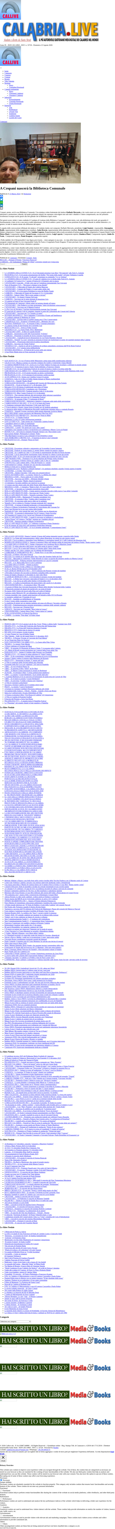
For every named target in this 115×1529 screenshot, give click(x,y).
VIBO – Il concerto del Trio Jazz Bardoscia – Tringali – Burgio (26, 1213)
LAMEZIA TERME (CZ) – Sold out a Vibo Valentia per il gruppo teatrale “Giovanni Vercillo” (38, 1078)
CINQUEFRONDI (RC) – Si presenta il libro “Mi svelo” (24, 585)
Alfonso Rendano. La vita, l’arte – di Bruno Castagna (23, 1296)
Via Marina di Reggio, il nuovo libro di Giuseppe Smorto (24, 1266)
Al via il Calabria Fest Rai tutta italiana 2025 (20, 1178)
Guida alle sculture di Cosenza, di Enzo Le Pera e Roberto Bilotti (27, 1270)
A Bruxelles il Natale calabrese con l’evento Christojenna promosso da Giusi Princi (33, 954)
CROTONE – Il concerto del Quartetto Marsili (21, 1223)
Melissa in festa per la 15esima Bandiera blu (20, 467)
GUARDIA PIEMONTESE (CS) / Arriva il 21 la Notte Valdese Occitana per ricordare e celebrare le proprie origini (45, 365)
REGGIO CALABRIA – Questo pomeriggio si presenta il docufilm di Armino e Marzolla (36, 1086)
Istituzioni (7, 97)
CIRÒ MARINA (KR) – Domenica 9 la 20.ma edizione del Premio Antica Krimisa (33, 459)
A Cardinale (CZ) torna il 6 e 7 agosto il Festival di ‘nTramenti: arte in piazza (31, 281)
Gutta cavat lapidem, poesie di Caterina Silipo (20, 1272)
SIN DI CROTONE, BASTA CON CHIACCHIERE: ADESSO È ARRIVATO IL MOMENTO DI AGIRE (23, 757)
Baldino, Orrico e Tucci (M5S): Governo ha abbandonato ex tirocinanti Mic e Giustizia (35, 999)
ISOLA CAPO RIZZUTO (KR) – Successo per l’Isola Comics (26, 493)
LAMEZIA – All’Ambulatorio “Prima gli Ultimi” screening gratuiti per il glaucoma (29, 262)
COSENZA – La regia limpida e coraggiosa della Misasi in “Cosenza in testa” (32, 1082)
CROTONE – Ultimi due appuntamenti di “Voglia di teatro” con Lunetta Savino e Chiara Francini (39, 1066)
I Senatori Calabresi (16, 95)
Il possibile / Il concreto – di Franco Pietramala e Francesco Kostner (28, 1274)
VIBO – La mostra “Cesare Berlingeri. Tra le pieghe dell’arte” (26, 675)
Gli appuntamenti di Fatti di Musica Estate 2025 (21, 1154)
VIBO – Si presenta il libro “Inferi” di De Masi (21, 669)
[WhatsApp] (57, 202)
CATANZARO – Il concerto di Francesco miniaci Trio (23, 1207)
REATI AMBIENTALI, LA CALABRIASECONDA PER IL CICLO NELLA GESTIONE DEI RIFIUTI (27, 770)
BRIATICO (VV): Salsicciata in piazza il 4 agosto (22, 630)
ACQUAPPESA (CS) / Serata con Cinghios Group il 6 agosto (26, 377)
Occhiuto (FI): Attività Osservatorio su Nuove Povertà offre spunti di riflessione (32, 1013)
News (11, 85)
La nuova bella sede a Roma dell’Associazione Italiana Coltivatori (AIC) (30, 956)
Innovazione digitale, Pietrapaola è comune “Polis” (22, 434)
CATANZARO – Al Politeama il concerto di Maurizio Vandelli (26, 1199)
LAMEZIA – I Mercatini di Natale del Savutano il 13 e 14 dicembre (28, 293)
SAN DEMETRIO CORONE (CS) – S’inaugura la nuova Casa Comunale (31, 438)
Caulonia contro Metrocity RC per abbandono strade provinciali (27, 593)
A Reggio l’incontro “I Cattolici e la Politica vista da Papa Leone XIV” (29, 958)
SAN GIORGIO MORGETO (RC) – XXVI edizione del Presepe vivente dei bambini (35, 571)
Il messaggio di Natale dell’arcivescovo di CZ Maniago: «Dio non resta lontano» (33, 947)
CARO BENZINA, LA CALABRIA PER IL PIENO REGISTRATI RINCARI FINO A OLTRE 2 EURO (23, 855)
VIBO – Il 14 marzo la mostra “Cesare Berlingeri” (22, 679)
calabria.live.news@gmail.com (17, 1450)
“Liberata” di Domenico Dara (14, 1238)
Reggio (7, 79)
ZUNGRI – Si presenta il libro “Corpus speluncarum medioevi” (27, 673)
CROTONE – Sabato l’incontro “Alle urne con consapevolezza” (27, 473)
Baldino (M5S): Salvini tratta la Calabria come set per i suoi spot (27, 970)
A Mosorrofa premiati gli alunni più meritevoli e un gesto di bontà (27, 589)
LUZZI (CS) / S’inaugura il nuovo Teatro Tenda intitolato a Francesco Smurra (32, 367)
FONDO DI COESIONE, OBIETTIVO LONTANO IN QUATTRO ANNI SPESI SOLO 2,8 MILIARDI (23, 774)
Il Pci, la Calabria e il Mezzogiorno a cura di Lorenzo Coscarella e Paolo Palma (32, 1276)
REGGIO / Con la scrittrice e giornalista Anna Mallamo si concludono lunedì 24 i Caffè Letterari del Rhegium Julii (45, 540)
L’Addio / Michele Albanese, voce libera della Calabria (23, 933)
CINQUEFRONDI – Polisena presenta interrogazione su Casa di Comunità (31, 561)
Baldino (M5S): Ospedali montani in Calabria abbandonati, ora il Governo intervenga (34, 1041)
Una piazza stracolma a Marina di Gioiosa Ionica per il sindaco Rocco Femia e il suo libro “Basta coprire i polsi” (44, 885)
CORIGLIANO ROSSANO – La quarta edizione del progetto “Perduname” (31, 1184)
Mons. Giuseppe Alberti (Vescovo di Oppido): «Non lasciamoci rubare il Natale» (33, 949)
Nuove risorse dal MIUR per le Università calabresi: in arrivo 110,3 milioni (31, 899)
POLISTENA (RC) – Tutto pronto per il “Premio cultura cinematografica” (30, 1084)
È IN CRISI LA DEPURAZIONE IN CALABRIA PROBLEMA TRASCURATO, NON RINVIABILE (23, 753)
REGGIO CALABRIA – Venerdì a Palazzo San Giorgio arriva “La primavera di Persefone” (37, 1119)
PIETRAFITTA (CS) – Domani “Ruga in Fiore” (21, 440)
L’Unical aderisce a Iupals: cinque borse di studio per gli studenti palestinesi (31, 407)
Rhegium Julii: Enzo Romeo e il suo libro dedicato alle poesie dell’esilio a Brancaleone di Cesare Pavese (41, 893)
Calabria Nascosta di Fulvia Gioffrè (17, 1260)
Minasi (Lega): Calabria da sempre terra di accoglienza (23, 1019)
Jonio (35, 258)
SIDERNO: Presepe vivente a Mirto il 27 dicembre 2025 (24, 567)
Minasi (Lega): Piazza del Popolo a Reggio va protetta (23, 1039)
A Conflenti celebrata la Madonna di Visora (19, 317)
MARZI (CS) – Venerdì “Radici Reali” (18, 381)
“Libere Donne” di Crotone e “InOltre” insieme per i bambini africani (29, 519)
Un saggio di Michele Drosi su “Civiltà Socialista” (22, 1252)
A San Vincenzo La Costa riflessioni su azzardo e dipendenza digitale (29, 931)
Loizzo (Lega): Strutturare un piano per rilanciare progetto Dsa (26, 1015)
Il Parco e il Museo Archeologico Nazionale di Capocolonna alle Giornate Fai (31, 507)
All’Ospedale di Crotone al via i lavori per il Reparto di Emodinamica (29, 515)
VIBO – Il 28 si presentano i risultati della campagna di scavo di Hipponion (31, 656)
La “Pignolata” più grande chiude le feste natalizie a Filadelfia (26, 703)
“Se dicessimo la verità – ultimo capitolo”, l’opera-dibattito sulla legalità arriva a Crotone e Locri (38, 1105)
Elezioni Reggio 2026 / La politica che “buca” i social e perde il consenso (30, 913)
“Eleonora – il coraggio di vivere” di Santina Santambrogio (25, 1236)
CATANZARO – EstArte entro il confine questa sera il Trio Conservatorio (30, 319)
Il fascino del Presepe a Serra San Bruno (18, 699)
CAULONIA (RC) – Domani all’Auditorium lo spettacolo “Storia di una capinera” (33, 1127)
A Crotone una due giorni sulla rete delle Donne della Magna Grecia (28, 485)
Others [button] (2, 1522)
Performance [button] (4, 1497)
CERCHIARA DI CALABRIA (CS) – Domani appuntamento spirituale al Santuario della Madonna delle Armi (44, 371)
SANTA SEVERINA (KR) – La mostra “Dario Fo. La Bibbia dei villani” (30, 475)
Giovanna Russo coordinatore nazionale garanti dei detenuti (25, 939)
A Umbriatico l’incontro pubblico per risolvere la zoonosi (24, 483)
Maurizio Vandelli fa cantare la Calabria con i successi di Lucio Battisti (29, 1194)
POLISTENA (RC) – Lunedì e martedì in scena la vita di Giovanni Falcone (31, 1115)
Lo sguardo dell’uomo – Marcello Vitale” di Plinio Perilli (24, 1264)
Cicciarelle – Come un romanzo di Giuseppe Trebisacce (15, 1255)
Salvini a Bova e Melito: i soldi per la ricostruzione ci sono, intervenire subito (31, 937)
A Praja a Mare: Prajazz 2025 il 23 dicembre (20, 1146)
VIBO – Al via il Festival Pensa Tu (16, 666)
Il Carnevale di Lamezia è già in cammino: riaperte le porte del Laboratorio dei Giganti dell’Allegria (39, 311)
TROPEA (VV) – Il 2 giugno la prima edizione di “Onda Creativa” (28, 654)
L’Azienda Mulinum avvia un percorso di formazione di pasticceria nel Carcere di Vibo (35, 677)
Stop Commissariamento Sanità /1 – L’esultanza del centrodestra (27, 919)
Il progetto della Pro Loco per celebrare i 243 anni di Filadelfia (26, 664)
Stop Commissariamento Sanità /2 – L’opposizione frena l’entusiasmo (29, 921)
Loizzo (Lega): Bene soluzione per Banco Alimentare (23, 1009)
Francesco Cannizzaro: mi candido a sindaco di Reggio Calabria (27, 923)
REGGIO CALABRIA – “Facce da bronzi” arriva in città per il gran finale (31, 1064)
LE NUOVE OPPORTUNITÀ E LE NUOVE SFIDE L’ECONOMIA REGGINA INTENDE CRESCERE (24, 806)
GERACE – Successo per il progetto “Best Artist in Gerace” (25, 609)
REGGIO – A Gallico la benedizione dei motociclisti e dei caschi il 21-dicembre (32, 583)
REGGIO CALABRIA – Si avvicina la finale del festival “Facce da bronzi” (31, 1111)
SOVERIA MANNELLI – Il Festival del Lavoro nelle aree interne (28, 350)
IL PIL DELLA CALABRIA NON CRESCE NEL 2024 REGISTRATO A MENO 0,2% (20, 871)
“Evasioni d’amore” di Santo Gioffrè (17, 1242)
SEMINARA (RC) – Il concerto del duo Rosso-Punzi (23, 1188)
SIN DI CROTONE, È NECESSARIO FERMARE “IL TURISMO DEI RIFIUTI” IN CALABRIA (23, 741)
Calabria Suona (14, 116)
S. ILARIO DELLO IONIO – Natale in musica (21, 565)
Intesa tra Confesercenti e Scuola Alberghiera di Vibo (23, 693)
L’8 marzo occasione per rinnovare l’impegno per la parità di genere (28, 929)
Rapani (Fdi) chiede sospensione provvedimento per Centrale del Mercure (30, 1025)
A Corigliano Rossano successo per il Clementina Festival (24, 397)
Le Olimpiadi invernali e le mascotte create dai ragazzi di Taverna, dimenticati (31, 935)
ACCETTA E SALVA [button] (8, 1528)
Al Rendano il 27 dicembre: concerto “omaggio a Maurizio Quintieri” (29, 1144)
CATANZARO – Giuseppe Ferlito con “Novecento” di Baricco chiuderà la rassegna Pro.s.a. (37, 1068)
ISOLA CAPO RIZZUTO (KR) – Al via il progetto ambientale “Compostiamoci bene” (35, 527)
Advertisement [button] (5, 1513)
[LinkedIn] (57, 205)
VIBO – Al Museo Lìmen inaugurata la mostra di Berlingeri (25, 671)
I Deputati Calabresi (16, 93)
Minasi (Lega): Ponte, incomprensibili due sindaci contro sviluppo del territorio (32, 1011)
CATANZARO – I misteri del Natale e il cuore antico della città (27, 289)
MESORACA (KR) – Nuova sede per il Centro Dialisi (23, 477)
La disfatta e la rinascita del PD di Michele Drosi (21, 1292)
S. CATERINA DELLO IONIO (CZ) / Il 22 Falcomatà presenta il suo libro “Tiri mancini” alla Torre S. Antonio (44, 273)
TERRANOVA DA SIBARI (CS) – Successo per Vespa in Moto (27, 415)
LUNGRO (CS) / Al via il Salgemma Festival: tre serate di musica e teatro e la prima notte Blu (37, 369)
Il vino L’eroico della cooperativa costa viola (20, 601)
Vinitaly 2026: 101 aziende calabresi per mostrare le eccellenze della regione (31, 915)
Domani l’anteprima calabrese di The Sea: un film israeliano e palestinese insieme (33, 891)
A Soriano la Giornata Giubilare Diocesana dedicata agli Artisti (26, 689)
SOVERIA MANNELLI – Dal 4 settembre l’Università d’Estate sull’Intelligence (33, 315)
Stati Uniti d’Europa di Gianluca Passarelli (19, 1258)
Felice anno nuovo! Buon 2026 (15, 943)
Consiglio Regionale (16, 101)
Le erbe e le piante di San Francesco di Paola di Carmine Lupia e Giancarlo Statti (33, 1234)
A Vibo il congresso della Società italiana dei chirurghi (23, 662)
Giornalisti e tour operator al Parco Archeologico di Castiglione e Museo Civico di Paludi (35, 430)
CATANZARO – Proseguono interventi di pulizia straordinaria (26, 342)
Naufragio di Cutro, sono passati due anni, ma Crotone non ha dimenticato (30, 511)
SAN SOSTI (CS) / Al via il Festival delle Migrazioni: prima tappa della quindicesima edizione (38, 361)
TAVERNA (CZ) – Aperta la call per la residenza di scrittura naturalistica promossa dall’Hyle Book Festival (42, 346)
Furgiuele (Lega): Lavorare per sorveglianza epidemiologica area (27, 997)
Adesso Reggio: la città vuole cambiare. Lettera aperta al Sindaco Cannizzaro (31, 897)
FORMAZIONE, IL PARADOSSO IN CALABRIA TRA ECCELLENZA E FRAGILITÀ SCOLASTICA (24, 737)
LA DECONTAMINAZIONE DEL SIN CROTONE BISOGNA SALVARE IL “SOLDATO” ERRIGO (23, 814)
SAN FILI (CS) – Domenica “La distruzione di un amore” (25, 1211)
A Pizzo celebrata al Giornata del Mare (18, 646)
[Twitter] (57, 199)
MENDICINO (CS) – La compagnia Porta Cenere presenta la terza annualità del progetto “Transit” (39, 1076)
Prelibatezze (13, 110)
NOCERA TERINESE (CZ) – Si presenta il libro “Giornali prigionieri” (29, 324)
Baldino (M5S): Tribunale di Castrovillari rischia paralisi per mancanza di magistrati (34, 1007)
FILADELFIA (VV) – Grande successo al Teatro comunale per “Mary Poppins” (33, 1062)
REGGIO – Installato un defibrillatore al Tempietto (22, 599)
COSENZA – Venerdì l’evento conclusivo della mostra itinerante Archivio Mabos (33, 411)
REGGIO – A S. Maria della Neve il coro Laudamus (23, 563)
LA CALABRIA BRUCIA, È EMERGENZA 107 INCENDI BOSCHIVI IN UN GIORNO (21, 822)
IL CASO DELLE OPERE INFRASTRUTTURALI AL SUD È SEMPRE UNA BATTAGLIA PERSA (23, 798)
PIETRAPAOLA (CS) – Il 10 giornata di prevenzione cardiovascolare (29, 375)
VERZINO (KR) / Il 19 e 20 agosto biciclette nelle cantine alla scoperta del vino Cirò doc (36, 456)
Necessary (6, 1480)
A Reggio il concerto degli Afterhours (17, 1156)
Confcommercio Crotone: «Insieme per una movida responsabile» (27, 465)
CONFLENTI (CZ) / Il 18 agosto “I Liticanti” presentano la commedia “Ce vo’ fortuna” (35, 277)
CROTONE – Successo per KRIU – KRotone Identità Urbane (26, 479)
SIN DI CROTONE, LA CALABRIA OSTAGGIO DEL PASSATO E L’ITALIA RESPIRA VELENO (23, 786)
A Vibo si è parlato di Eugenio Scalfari (18, 697)
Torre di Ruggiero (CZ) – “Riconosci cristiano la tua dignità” (26, 285)
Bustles (56, 1448)
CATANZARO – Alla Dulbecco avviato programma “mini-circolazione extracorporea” (35, 305)
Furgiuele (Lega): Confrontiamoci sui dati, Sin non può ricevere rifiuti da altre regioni (34, 982)
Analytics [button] (3, 1505)
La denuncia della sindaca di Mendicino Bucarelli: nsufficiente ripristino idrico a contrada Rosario (39, 409)
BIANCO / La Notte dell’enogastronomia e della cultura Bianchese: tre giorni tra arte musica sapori (39, 538)
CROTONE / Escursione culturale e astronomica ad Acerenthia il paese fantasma (33, 448)
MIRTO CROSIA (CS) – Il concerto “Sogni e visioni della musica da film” (31, 1190)
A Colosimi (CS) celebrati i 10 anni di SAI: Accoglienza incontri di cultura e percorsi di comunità (38, 889)
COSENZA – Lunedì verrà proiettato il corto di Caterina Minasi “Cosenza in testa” (33, 1091)
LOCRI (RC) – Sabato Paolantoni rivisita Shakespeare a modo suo (28, 1074)
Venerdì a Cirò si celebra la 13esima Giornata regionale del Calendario (29, 503)
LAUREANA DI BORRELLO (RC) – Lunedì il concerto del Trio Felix (30, 1182)
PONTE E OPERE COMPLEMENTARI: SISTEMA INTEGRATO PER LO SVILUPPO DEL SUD (23, 843)
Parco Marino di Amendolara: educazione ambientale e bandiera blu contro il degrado (34, 903)
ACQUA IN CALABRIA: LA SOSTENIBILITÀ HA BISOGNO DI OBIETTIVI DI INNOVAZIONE (23, 863)
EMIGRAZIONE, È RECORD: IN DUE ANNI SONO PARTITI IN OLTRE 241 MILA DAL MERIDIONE (24, 826)
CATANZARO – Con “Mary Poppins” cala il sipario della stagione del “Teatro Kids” (34, 1107)
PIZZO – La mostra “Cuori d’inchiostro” (18, 687)
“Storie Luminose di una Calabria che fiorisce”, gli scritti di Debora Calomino (31, 1268)
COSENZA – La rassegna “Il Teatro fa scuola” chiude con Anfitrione (29, 1072)
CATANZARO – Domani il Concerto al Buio (20, 1221)
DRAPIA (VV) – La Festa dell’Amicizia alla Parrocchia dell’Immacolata (30, 626)
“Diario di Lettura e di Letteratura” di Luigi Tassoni (22, 1250)
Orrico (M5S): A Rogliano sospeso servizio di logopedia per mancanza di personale (33, 993)
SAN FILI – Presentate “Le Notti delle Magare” (21, 426)
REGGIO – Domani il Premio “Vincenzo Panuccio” (18, 260)
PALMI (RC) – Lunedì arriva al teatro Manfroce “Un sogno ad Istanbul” (30, 1121)
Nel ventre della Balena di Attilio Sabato (18, 1290)
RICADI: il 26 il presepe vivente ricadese (19, 632)
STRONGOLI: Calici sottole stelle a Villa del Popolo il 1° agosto (27, 463)
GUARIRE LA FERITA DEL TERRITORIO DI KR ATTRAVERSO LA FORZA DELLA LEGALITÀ (23, 867)
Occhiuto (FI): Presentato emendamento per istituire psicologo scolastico (30, 978)
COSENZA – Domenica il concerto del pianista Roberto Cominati (27, 1209)
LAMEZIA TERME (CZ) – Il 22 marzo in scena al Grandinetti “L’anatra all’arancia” (34, 1129)
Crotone (7, 77)
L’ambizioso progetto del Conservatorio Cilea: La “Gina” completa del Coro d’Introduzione (36, 1217)
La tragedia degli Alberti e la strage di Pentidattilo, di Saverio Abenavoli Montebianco (34, 1311)
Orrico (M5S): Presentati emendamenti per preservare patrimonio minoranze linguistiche (35, 1027)
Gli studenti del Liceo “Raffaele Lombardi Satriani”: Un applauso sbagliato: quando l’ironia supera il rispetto (42, 469)
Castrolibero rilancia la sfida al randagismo (19, 424)
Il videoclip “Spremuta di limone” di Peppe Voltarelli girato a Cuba (28, 1215)
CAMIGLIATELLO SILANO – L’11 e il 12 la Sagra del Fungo (27, 403)
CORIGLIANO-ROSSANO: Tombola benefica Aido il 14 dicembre (28, 391)
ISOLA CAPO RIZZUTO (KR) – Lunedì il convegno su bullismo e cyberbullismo (33, 517)
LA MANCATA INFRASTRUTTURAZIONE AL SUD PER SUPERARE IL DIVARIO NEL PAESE (23, 851)
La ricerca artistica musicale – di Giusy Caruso (20, 1288)
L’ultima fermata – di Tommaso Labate (18, 1305)
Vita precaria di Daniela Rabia (15, 1246)
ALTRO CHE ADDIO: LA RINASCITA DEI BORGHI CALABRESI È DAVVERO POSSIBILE (23, 717)
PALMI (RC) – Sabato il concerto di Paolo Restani (22, 1176)
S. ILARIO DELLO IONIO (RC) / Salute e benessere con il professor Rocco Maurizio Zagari (37, 544)
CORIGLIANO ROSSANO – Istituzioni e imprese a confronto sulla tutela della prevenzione (37, 401)
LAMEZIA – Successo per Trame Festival (19, 344)
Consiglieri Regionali (16, 87)
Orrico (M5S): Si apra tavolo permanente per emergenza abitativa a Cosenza (31, 1045)
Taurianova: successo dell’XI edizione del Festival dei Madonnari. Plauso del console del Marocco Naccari (42, 909)
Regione (7, 83)
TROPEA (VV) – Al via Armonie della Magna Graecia (24, 1164)
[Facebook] (57, 196)
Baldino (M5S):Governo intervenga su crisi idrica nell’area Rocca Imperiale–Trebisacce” (35, 972)
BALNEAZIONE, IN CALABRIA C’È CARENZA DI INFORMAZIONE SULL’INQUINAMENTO (23, 830)
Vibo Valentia (9, 81)
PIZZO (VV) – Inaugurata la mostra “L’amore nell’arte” (24, 660)
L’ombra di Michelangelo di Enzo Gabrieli (19, 1294)
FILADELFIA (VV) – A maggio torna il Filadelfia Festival (25, 701)
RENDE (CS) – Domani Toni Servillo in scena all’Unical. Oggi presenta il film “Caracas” (36, 1133)
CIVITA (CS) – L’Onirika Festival (16, 417)
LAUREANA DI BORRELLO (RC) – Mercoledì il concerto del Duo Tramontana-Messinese (37, 1180)
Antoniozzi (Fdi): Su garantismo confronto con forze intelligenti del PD (29, 1043)
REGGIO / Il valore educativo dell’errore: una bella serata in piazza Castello (31, 546)
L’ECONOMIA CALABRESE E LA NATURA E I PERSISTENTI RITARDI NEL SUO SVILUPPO (23, 838)
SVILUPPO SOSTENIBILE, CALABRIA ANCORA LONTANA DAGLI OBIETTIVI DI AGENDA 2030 (24, 790)
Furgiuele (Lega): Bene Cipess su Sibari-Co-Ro (21, 976)
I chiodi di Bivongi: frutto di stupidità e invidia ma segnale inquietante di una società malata (36, 887)
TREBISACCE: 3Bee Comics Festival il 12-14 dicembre (24, 393)
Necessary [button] (3, 1478)
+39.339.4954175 (44, 1450)
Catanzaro (8, 73)
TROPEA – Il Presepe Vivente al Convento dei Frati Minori (25, 638)
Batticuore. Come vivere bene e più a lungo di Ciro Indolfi (25, 1262)
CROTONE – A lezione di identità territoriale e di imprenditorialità (28, 505)
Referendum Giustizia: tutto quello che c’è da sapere (22, 925)
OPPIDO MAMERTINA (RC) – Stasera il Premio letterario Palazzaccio (30, 901)
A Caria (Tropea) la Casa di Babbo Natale (19, 634)
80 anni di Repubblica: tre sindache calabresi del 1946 (23, 927)
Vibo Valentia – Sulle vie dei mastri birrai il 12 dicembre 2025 (26, 636)
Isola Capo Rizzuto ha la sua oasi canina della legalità (23, 509)
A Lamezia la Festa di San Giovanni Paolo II (20, 301)
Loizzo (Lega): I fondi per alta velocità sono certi (21, 1029)
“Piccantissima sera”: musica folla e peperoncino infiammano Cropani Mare (31, 895)
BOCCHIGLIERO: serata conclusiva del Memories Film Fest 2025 (28, 413)
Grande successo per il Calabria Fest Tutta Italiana (22, 1174)
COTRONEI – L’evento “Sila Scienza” (18, 471)
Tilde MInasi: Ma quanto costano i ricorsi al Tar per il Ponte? (25, 1031)
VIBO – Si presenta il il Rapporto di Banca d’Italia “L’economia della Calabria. (32, 648)
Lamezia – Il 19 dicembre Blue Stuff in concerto (21, 1152)
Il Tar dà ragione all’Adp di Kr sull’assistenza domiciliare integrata (27, 525)
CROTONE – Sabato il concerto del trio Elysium (21, 1197)
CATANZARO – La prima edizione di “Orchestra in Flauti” (25, 1186)
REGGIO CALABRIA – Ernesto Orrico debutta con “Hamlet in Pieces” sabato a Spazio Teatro (38, 1097)
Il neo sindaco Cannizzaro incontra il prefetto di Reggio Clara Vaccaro (29, 911)
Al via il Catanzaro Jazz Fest (14, 1166)
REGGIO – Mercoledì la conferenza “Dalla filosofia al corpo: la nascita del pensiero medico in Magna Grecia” (43, 559)
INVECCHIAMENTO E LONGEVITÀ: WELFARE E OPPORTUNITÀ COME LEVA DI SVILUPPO (23, 725)
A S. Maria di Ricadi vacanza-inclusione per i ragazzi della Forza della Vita (31, 650)
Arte (10, 108)
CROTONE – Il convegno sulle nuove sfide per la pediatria (25, 501)
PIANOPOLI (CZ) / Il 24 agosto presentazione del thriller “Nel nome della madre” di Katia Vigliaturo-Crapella (43, 275)
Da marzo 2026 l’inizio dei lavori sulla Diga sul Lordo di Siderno (27, 591)
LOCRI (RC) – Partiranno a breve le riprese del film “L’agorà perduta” (29, 1089)
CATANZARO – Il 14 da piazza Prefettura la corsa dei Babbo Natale (29, 291)
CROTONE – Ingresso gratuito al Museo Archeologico (24, 521)
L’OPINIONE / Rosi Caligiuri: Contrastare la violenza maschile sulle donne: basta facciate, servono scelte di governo (45, 960)
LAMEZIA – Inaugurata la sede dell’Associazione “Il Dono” (26, 334)
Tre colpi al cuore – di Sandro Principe (18, 1307)
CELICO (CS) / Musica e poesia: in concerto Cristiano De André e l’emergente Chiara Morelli (37, 363)
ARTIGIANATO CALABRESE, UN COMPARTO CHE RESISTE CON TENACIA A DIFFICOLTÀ (23, 733)
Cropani (29, 258)
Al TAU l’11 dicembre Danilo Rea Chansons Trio (22, 1148)
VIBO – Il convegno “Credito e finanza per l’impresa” (23, 681)
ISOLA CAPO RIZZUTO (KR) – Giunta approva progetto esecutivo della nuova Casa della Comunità (41, 491)
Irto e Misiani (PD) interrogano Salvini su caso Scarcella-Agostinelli (28, 991)
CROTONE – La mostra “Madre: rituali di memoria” (23, 481)
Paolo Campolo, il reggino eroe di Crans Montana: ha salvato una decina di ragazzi (33, 941)
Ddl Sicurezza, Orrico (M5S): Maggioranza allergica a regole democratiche (31, 989)
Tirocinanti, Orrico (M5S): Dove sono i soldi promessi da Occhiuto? (28, 980)
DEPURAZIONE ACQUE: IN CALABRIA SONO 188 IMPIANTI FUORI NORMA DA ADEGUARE (23, 810)
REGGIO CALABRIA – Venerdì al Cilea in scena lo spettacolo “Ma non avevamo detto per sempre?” (40, 1123)
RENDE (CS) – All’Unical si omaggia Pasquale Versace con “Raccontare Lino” (32, 432)
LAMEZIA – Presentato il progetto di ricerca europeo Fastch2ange (28, 336)
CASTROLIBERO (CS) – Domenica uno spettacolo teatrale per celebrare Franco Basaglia (36, 1117)
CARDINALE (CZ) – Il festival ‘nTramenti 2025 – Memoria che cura (29, 321)
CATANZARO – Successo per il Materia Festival (22, 307)
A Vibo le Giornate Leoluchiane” (16, 683)
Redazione (27, 194)
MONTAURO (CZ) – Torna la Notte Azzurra (20, 328)
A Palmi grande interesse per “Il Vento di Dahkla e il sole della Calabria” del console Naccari (37, 905)
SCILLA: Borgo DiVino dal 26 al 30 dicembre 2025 (23, 569)
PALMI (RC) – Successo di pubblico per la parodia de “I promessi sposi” (30, 1109)
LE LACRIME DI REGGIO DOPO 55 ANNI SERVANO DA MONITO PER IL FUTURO (21, 782)
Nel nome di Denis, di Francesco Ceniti (18, 1301)
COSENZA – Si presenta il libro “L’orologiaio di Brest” (24, 399)
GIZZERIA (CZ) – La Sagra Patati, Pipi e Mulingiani (23, 330)
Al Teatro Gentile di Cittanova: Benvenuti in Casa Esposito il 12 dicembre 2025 (32, 1058)
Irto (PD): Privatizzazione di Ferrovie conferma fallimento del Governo (29, 1023)
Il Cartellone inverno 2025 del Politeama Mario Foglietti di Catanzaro (29, 1056)
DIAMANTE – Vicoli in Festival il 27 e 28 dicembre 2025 (25, 385)
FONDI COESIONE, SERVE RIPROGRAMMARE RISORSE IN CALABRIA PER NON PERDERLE (23, 765)
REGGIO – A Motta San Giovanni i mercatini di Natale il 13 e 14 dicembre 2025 (33, 579)
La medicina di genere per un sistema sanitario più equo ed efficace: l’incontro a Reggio (35, 603)
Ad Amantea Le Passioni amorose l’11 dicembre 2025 (23, 1150)
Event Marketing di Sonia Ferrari (16, 1309)
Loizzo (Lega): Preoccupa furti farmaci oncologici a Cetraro (25, 1035)
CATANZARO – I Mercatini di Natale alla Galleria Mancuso (26, 287)
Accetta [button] (98, 1452)
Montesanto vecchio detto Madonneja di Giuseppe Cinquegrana (27, 1240)
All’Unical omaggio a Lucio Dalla (16, 1203)
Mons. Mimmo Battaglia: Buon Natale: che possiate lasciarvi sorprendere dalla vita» (34, 945)
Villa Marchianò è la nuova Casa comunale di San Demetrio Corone (28, 436)
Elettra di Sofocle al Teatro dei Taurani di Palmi (21, 1060)
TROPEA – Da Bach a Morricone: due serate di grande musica (26, 1162)
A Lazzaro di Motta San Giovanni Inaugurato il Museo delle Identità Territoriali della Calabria (37, 587)
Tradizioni (12, 114)
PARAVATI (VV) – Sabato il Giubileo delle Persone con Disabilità (28, 652)
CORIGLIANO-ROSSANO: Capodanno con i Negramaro (25, 389)
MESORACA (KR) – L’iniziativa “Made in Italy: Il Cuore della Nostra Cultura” (32, 487)
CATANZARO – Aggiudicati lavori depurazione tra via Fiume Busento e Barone (33, 338)
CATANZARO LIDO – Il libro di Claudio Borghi (22, 332)
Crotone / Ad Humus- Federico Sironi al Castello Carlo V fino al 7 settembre (31, 461)
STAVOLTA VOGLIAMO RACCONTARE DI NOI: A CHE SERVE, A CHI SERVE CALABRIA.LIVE (23, 713)
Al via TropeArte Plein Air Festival (16, 640)
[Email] (57, 208)
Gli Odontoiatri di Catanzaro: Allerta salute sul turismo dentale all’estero (29, 303)
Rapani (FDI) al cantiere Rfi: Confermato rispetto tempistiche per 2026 (29, 974)
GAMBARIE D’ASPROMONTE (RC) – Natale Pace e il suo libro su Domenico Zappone (36, 552)
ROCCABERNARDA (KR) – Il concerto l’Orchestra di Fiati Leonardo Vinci (32, 1192)
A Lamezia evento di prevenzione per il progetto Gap (23, 326)
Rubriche (7, 106)
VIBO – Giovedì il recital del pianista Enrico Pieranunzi (24, 1205)
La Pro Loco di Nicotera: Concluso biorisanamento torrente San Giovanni (30, 309)
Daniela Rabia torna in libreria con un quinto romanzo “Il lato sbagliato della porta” (33, 1278)
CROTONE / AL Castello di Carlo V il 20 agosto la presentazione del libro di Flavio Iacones (37, 452)
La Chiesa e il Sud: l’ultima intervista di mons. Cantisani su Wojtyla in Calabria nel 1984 (35, 1313)
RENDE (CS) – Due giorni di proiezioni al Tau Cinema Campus (27, 1101)
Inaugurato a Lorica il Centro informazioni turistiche (22, 419)
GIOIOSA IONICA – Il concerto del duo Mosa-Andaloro (24, 1172)
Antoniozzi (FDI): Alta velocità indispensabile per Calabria (25, 1037)
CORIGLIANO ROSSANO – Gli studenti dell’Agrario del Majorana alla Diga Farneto (35, 383)
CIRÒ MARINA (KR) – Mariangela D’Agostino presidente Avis (27, 497)
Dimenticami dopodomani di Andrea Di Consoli (21, 1244)
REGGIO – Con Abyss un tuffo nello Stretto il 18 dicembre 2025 (27, 581)
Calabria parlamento (11, 89)
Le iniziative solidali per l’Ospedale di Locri (20, 597)
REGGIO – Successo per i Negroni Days (19, 607)
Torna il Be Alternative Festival (15, 1160)
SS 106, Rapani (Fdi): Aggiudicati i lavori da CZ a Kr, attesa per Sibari (29, 968)
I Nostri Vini (13, 112)
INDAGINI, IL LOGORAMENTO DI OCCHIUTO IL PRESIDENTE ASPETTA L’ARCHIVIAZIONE (23, 729)
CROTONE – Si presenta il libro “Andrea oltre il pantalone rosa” (27, 499)
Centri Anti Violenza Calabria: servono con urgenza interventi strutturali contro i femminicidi (37, 883)
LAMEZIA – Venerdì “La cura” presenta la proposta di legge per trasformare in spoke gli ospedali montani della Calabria (47, 340)
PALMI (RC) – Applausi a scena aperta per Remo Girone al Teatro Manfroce (31, 1125)
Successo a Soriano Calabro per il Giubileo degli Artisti (24, 685)
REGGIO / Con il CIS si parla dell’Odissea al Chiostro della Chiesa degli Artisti (32, 548)
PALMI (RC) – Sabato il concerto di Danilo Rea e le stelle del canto (28, 1201)
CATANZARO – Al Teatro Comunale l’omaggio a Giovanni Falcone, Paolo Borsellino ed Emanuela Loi (41, 1135)
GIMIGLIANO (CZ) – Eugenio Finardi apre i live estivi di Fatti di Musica (30, 1168)
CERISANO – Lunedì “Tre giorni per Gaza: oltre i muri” (24, 428)
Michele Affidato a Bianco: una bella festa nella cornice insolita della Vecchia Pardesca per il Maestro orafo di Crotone (46, 881)
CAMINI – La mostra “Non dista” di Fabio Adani (22, 615)
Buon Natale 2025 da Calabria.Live (17, 951)
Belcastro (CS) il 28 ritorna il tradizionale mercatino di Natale (26, 387)
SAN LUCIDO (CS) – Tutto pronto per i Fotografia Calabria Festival (29, 421)
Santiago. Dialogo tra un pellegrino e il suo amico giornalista (25, 1280)
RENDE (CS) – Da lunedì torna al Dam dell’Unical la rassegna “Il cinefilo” (31, 1093)
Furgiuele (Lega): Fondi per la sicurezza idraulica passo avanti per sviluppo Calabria (34, 995)
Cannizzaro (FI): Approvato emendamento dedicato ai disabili (26, 1047)
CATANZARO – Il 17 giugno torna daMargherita (22, 348)
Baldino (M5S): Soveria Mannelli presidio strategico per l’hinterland (28, 1017)
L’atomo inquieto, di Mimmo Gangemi (18, 1303)
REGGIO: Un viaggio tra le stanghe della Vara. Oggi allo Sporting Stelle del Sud (33, 556)
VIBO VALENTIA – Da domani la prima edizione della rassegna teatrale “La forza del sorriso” (38, 1095)
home (6, 71)
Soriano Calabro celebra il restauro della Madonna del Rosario (26, 658)
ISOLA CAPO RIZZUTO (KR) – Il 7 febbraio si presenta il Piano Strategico (31, 523)
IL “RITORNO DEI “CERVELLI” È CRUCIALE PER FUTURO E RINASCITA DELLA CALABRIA (24, 802)
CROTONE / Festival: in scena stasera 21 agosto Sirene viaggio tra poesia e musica (34, 450)
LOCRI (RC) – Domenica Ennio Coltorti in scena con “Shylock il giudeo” (30, 1080)
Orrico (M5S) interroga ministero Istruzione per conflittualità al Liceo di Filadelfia (33, 1001)
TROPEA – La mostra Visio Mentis (17, 644)
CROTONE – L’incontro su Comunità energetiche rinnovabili (26, 489)
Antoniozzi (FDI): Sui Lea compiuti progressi (20, 1005)
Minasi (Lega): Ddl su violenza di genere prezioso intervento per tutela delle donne (33, 1003)
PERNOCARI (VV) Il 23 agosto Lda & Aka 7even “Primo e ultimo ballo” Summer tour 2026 (37, 624)
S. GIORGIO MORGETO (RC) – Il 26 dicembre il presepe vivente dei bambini (32, 577)
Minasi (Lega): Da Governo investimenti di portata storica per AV (27, 1021)
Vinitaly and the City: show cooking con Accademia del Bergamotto (28, 550)
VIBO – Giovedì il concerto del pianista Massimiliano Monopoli (27, 1219)
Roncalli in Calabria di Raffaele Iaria (17, 1284)
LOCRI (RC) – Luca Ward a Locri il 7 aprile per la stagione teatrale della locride (33, 1099)
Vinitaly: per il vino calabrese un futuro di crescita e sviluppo (25, 917)
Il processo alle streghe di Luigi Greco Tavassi (20, 1248)
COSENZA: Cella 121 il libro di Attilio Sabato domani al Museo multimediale (32, 379)
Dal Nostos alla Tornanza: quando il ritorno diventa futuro (24, 907)
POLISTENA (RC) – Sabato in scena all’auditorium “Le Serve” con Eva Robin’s (33, 1070)
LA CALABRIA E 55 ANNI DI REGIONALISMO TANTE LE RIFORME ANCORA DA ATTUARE (23, 745)
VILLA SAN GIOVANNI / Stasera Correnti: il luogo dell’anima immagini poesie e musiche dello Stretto (41, 536)
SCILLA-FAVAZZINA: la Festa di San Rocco (21, 613)
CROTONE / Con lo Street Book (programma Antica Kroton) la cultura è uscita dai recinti (36, 454)
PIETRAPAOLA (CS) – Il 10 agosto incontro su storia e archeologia (28, 373)
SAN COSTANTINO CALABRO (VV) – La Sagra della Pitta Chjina (29, 642)
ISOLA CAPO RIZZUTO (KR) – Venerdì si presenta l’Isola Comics (28, 495)
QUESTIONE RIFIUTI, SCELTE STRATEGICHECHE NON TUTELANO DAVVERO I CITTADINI (23, 834)
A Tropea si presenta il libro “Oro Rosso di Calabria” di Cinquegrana (28, 695)
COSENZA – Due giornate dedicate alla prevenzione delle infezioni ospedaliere (32, 395)
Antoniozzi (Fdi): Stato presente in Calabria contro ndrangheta (26, 987)
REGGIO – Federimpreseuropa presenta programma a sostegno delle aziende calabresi (35, 605)
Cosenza (7, 75)
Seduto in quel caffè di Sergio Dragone (18, 1299)
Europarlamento (14, 99)
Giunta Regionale (15, 103)
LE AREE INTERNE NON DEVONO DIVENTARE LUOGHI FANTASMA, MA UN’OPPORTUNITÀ (24, 749)
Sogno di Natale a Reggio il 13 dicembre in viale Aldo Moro (25, 575)
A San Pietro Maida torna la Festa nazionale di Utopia (23, 352)
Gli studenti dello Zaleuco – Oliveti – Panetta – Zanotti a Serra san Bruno (30, 691)
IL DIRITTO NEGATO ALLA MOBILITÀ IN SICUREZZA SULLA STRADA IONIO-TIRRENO (23, 761)
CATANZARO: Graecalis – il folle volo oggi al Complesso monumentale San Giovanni (35, 283)
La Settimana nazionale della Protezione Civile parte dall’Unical (27, 405)
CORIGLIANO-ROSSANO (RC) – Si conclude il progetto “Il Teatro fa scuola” (33, 1103)
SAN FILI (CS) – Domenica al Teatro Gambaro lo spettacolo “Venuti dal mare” (32, 1131)
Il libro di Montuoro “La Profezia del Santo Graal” (22, 1282)
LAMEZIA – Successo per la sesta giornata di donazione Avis (26, 299)
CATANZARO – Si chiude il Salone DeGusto (21, 297)
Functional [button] (4, 1488)
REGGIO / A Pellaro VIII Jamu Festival (18, 554)
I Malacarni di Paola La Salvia (15, 1232)
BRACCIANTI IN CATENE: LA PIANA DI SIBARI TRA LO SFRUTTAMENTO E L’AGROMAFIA (24, 847)
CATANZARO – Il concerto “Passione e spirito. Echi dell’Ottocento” (29, 1170)
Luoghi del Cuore (15, 118)
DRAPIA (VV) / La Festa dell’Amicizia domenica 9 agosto (25, 628)
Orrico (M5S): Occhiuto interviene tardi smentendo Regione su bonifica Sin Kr (32, 984)
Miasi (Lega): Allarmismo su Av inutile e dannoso (22, 1033)
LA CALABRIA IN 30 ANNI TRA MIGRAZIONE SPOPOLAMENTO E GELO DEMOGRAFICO (23, 859)
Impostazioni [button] (105, 1452)
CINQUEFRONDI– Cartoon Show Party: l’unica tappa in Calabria (28, 611)
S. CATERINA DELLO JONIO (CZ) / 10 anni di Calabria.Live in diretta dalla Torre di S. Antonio (39, 279)
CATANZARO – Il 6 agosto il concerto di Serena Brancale (25, 1158)
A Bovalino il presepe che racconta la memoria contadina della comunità (30, 573)
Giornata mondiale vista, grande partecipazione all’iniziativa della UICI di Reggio (33, 595)
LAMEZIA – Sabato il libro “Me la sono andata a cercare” (25, 295)
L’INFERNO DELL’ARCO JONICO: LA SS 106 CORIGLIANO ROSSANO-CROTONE (22, 818)
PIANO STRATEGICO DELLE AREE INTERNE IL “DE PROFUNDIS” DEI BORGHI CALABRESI (23, 794)
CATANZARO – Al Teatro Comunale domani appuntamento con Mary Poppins (32, 1113)
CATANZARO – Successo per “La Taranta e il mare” (23, 313)
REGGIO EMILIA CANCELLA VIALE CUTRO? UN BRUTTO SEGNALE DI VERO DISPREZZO (23, 721)
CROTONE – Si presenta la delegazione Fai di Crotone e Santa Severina (30, 513)
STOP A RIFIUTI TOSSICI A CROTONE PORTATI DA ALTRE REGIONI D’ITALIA (20, 778)
